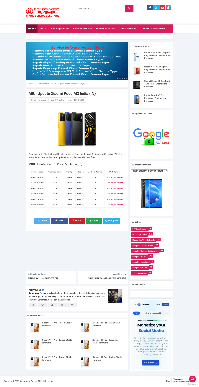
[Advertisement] (77, 250)
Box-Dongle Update (60, 28)
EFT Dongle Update (139, 234)
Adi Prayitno (35, 290)
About (168, 381)
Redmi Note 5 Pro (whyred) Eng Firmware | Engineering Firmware (157, 55)
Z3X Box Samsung (139, 273)
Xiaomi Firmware (38, 100)
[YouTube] (162, 7)
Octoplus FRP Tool (139, 257)
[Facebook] (150, 7)
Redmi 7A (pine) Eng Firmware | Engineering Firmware (155, 98)
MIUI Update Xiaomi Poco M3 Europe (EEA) (107, 278)
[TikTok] (168, 7)
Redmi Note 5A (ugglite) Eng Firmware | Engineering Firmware (157, 70)
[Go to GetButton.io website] (192, 384)
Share (60, 220)
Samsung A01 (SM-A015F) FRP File (43, 278)
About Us (43, 28)
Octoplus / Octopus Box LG (142, 246)
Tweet (43, 220)
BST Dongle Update (139, 229)
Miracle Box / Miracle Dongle (143, 240)
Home (33, 28)
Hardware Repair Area (105, 28)
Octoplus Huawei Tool (140, 262)
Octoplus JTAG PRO (140, 268)
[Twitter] (156, 7)
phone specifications (128, 28)
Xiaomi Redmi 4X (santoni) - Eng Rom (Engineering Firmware (157, 84)
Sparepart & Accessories (152, 28)
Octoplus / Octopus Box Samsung (145, 251)
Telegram (112, 220)
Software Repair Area (82, 28)
